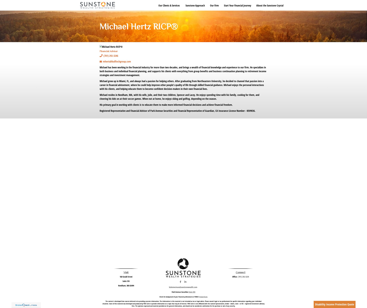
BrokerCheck (203, 297)
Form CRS (192, 292)
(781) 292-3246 (111, 55)
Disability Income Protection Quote (334, 304)
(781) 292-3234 (243, 276)
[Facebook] (180, 282)
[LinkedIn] (185, 282)
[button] (169, 5)
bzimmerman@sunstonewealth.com (183, 287)
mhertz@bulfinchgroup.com (117, 61)
